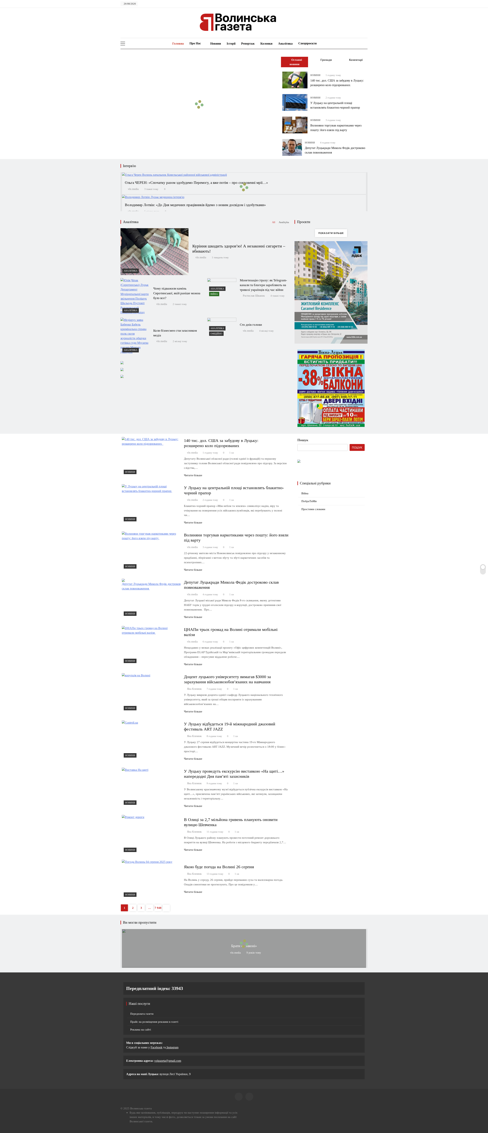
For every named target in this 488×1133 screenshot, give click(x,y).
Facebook (156, 1047)
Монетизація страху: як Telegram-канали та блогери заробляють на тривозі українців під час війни (263, 285)
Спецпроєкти (307, 43)
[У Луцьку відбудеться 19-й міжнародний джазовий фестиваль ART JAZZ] (151, 739)
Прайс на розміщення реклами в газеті (154, 1021)
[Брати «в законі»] (244, 966)
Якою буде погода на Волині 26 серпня (219, 866)
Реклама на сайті (140, 1029)
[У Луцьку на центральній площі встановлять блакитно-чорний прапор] (294, 102)
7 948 (158, 907)
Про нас (195, 43)
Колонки (266, 43)
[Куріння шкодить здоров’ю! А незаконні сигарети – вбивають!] (154, 251)
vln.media (133, 189)
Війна (214, 294)
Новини (215, 43)
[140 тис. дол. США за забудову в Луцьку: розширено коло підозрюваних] (294, 80)
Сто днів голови (251, 324)
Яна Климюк (194, 688)
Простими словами (313, 509)
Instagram (172, 1047)
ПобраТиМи (309, 501)
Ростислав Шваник (254, 295)
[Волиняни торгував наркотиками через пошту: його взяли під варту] (294, 125)
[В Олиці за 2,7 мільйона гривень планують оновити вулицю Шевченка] (151, 834)
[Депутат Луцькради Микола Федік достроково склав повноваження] (292, 147)
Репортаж (248, 43)
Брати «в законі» (244, 946)
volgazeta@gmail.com (167, 1060)
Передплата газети (141, 1013)
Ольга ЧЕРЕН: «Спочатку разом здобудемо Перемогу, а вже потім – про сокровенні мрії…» (196, 183)
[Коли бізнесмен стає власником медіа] (135, 336)
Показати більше (331, 233)
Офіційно (216, 333)
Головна (178, 43)
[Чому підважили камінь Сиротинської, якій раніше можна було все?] (135, 296)
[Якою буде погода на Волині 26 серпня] (151, 879)
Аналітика (285, 43)
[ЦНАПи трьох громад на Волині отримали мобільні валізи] (151, 645)
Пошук (302, 440)
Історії (231, 43)
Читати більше (193, 475)
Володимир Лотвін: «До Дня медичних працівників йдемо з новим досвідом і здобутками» (195, 205)
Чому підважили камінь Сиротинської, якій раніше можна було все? (176, 293)
